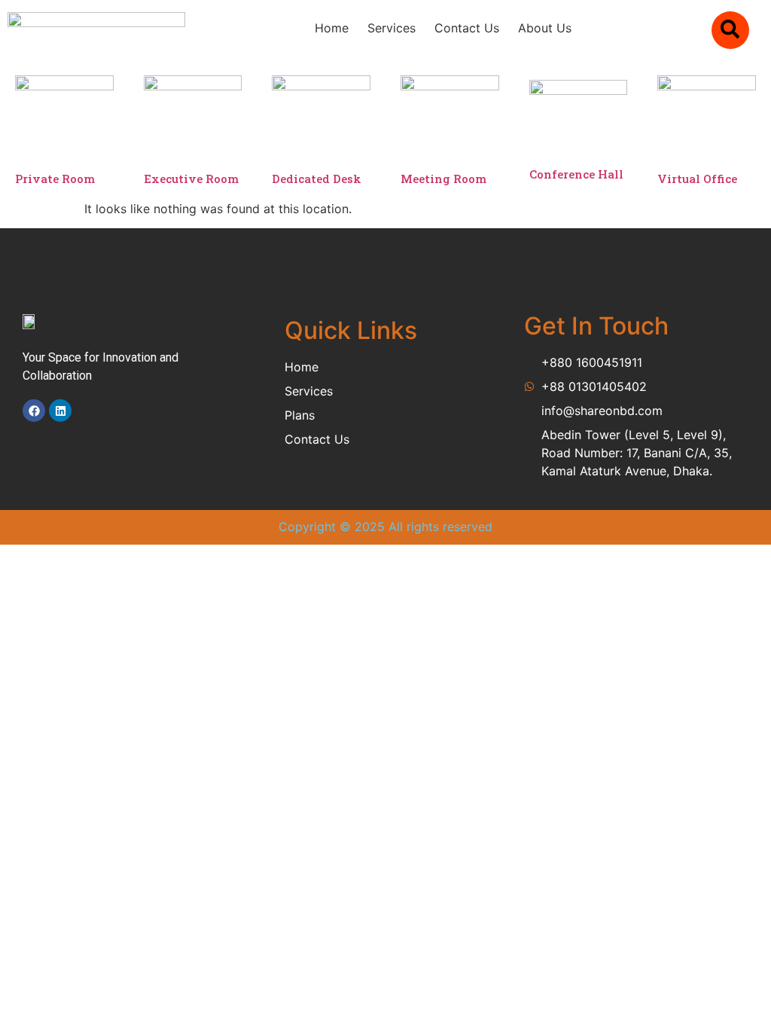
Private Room (55, 178)
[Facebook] (34, 410)
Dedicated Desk (316, 178)
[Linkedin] (60, 410)
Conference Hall (576, 174)
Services (391, 27)
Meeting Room (443, 178)
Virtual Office (697, 178)
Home (332, 27)
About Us (544, 27)
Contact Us (466, 27)
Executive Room (191, 178)
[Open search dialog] (730, 30)
